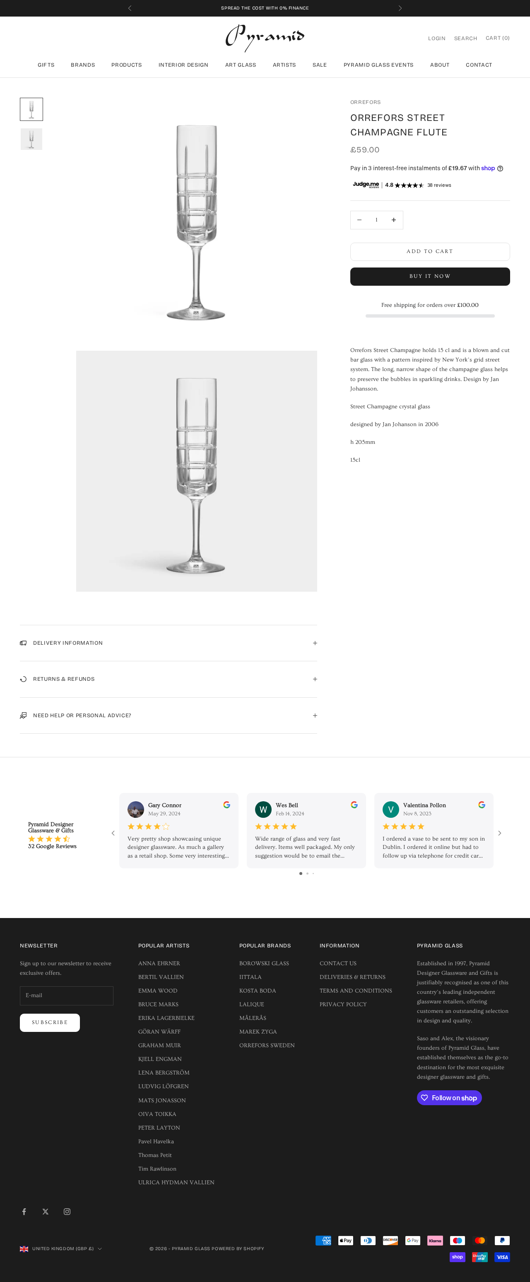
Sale (320, 65)
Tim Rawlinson (157, 1169)
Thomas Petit (155, 1155)
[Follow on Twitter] (45, 1211)
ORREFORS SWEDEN (267, 1045)
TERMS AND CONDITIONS (356, 991)
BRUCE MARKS (158, 1004)
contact (479, 65)
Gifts (46, 65)
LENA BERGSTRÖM (164, 1073)
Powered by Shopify (238, 1248)
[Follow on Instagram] (67, 1211)
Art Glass (240, 65)
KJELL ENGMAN (160, 1059)
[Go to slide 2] (307, 873)
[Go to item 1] (31, 109)
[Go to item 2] (31, 139)
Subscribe (50, 1022)
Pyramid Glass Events (379, 65)
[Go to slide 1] (300, 873)
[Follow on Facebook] (24, 1211)
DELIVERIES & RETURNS (352, 977)
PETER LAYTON (159, 1128)
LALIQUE (251, 1004)
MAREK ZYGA (258, 1032)
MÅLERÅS (252, 1018)
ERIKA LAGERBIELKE (166, 1018)
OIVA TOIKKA (157, 1114)
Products (126, 65)
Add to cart (430, 251)
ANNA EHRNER (159, 963)
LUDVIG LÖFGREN (163, 1086)
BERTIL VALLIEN (161, 977)
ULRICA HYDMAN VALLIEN (176, 1182)
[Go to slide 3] (313, 873)
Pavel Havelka (156, 1141)
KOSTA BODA (257, 991)
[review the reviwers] (226, 804)
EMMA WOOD (158, 991)
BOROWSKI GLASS (264, 963)
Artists (284, 65)
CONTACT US (338, 963)
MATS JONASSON (162, 1100)
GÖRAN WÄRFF (159, 1032)
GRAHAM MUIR (159, 1045)
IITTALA (250, 977)
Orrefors (365, 102)
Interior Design (184, 65)
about (439, 65)
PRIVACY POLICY (343, 1004)
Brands (83, 65)
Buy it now (430, 276)
